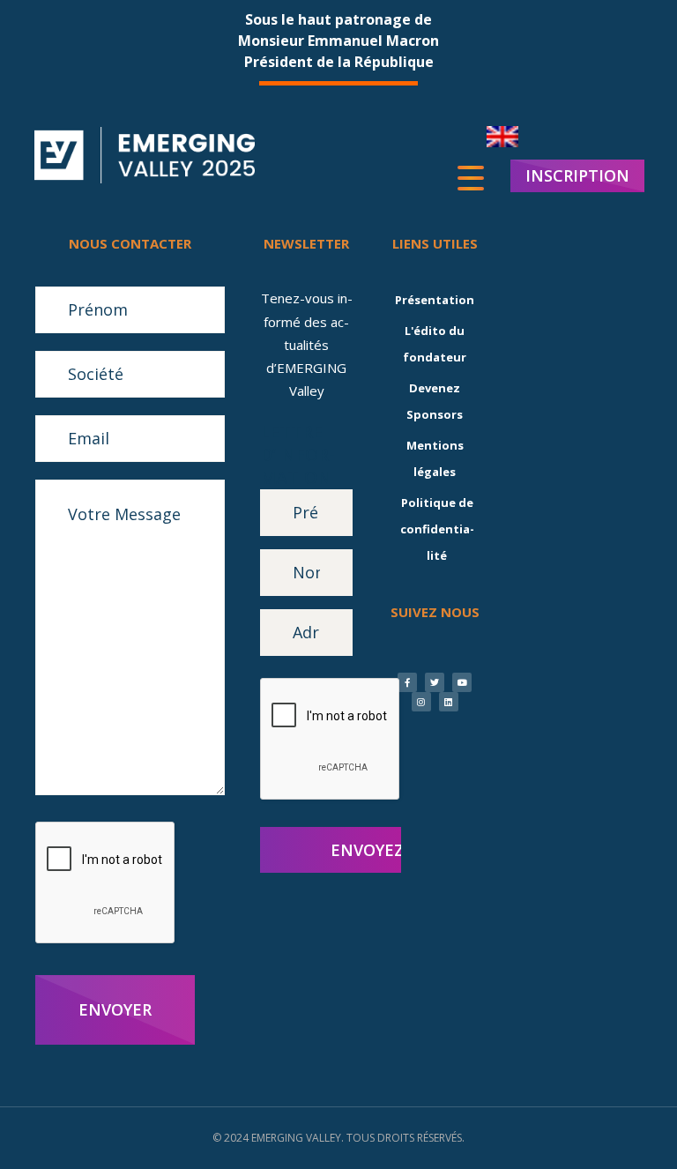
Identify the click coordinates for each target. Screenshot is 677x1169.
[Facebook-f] (407, 682)
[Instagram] (421, 701)
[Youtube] (462, 682)
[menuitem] (502, 137)
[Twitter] (434, 682)
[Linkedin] (448, 701)
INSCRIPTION (577, 175)
